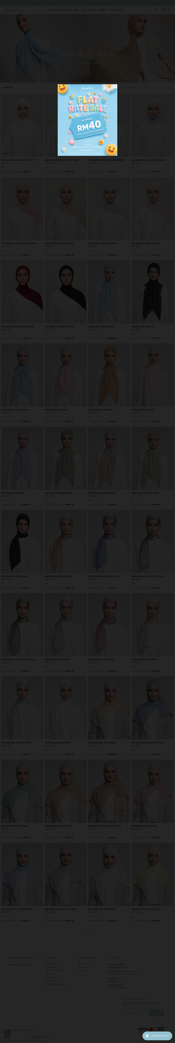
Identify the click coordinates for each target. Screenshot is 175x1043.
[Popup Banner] (87, 155)
